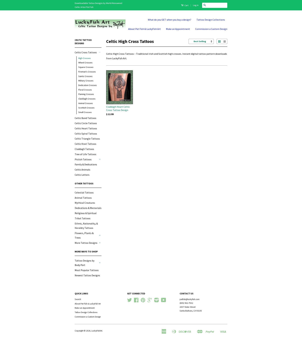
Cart (186, 5)
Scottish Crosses (86, 107)
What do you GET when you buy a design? (169, 19)
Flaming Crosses (86, 94)
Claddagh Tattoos (84, 149)
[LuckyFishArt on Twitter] (129, 301)
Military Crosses (85, 80)
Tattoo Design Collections (210, 19)
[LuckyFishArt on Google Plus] (149, 301)
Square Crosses (85, 67)
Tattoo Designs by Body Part (84, 263)
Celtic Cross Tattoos (86, 52)
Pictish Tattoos (83, 159)
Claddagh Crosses (86, 98)
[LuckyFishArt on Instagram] (156, 301)
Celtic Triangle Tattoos (87, 138)
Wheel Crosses (85, 62)
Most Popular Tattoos (87, 270)
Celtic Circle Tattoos (86, 123)
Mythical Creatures (85, 202)
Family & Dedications (86, 164)
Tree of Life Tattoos (85, 154)
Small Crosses (85, 112)
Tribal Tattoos (82, 218)
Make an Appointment (178, 28)
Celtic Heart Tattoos (86, 128)
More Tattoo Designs (86, 242)
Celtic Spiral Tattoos (86, 133)
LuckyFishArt (97, 330)
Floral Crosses (85, 89)
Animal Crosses (85, 103)
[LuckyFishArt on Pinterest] (143, 301)
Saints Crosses (85, 76)
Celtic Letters (82, 174)
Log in (196, 5)
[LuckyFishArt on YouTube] (163, 301)
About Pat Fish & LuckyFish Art (144, 28)
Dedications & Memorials (88, 207)
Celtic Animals (82, 169)
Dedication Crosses (87, 85)
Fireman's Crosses (87, 71)
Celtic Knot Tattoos (85, 143)
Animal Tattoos (83, 197)
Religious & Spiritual (86, 213)
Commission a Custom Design (211, 28)
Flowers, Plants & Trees (84, 235)
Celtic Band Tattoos (85, 118)
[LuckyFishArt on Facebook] (136, 301)
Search (78, 299)
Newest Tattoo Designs (87, 275)
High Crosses (84, 58)
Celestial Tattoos (84, 192)
